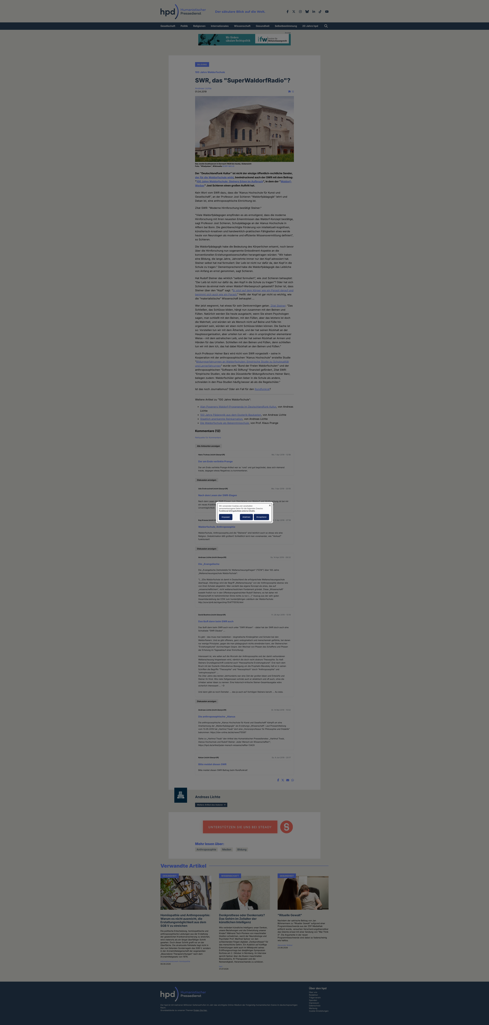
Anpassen (226, 517)
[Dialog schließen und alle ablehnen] (270, 504)
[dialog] (244, 512)
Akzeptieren (261, 517)
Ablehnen (246, 517)
